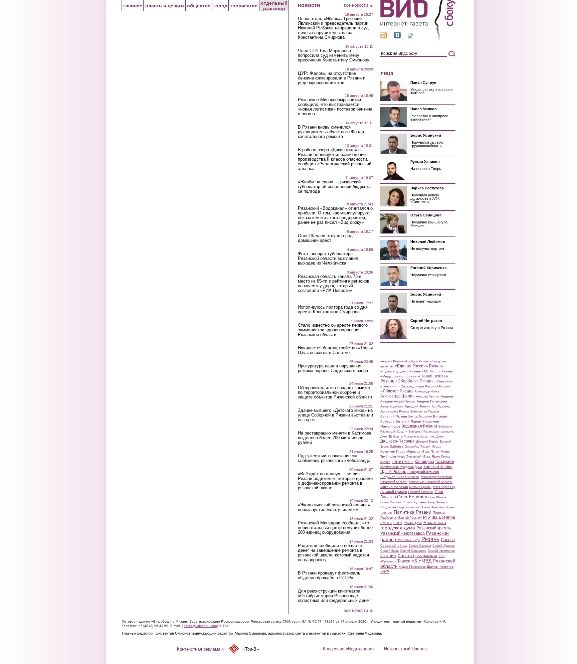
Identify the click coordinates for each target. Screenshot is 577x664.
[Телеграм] (410, 36)
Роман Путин (413, 523)
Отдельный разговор (274, 5)
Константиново (437, 466)
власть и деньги (164, 5)
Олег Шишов (437, 497)
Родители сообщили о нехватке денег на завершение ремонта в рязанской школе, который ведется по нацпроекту (333, 552)
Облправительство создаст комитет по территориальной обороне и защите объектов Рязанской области (335, 392)
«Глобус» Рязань (416, 361)
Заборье (397, 446)
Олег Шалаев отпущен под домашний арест (325, 238)
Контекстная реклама (200, 649)
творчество (244, 5)
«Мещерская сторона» (398, 376)
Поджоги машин (408, 507)
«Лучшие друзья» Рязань (400, 371)
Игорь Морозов (408, 451)
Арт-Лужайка (441, 406)
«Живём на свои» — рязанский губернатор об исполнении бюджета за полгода (334, 187)
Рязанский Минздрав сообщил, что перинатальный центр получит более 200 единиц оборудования (335, 528)
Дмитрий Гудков (427, 441)
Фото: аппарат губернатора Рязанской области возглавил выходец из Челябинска (328, 259)
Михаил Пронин (420, 487)
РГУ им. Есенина (439, 517)
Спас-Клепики (426, 556)
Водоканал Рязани (419, 426)
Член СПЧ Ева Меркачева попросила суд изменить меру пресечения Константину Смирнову (333, 55)
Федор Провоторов (412, 566)
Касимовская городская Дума (401, 467)
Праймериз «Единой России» (401, 517)
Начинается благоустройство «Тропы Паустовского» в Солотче (335, 350)
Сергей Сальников (413, 550)
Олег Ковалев (412, 496)
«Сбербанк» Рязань (414, 381)
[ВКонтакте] (397, 36)
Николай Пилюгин (420, 492)
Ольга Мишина (390, 502)
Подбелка (388, 507)
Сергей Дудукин (443, 545)
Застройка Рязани (417, 446)
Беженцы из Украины (425, 411)
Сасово (448, 539)
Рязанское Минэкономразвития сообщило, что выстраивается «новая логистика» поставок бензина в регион (335, 107)
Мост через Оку (444, 487)
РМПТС (386, 523)
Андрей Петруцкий (432, 401)
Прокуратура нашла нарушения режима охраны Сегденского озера (333, 368)
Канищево (424, 461)
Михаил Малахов (394, 487)
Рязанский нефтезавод (402, 533)
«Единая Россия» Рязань (419, 366)
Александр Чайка (427, 391)
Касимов (444, 461)
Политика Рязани (412, 512)
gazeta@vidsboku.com (201, 626)
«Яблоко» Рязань (396, 391)
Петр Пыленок (438, 502)
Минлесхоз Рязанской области (430, 482)
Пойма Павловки (432, 507)
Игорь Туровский (409, 456)
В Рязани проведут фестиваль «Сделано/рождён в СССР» (329, 575)
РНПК (397, 523)
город (220, 5)
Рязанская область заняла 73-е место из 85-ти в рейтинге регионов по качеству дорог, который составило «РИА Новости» (333, 283)
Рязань (430, 539)
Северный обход (393, 545)
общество (199, 5)
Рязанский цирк (407, 540)
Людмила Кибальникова (399, 477)
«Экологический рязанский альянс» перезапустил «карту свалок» (334, 507)
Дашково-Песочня (397, 441)
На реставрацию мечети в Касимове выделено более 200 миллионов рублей (334, 438)
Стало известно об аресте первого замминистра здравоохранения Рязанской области (333, 330)
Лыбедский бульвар (423, 472)
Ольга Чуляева (415, 502)
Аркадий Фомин (417, 406)
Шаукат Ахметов (440, 566)
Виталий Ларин (408, 421)
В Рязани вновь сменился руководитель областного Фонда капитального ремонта (331, 132)
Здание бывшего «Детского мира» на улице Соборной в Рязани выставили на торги (335, 415)
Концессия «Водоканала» (349, 648)
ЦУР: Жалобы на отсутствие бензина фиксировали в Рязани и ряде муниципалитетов (331, 78)
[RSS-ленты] (383, 36)
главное (132, 5)
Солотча (406, 555)
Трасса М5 (407, 561)
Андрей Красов (404, 401)
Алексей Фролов (427, 396)
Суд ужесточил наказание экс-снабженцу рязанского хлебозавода (334, 458)
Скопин (388, 555)
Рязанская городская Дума (413, 525)
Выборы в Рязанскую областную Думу (416, 436)
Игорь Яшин (431, 456)
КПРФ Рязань (402, 462)
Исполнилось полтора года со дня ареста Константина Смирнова (333, 309)
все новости (356, 5)
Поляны (439, 512)
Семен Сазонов (420, 545)
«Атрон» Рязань (391, 361)
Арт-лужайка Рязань (394, 411)
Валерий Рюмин (393, 416)
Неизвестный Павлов (405, 648)
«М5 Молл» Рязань (437, 371)
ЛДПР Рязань (393, 471)
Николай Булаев (393, 492)
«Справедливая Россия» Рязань (424, 386)
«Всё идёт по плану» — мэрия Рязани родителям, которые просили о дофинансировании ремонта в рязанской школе (335, 481)
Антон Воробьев (391, 406)
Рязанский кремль (433, 528)
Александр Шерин (397, 396)
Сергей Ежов (389, 550)
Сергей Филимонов (441, 550)
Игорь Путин (430, 451)
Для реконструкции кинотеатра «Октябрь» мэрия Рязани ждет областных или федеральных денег (334, 596)
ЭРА (384, 571)
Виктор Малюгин (420, 416)
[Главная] (417, 39)
